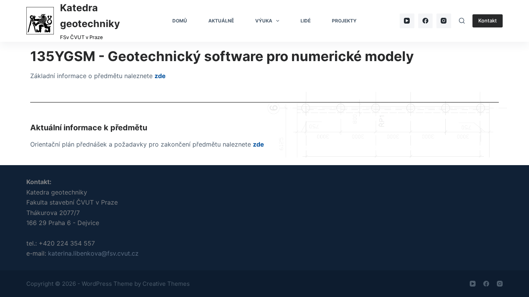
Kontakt (487, 20)
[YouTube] (407, 21)
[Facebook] (425, 21)
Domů (179, 21)
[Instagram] (443, 21)
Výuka (263, 21)
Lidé (306, 21)
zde (160, 76)
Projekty (344, 21)
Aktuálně (221, 21)
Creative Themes (166, 283)
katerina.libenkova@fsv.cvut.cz (93, 253)
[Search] (462, 21)
